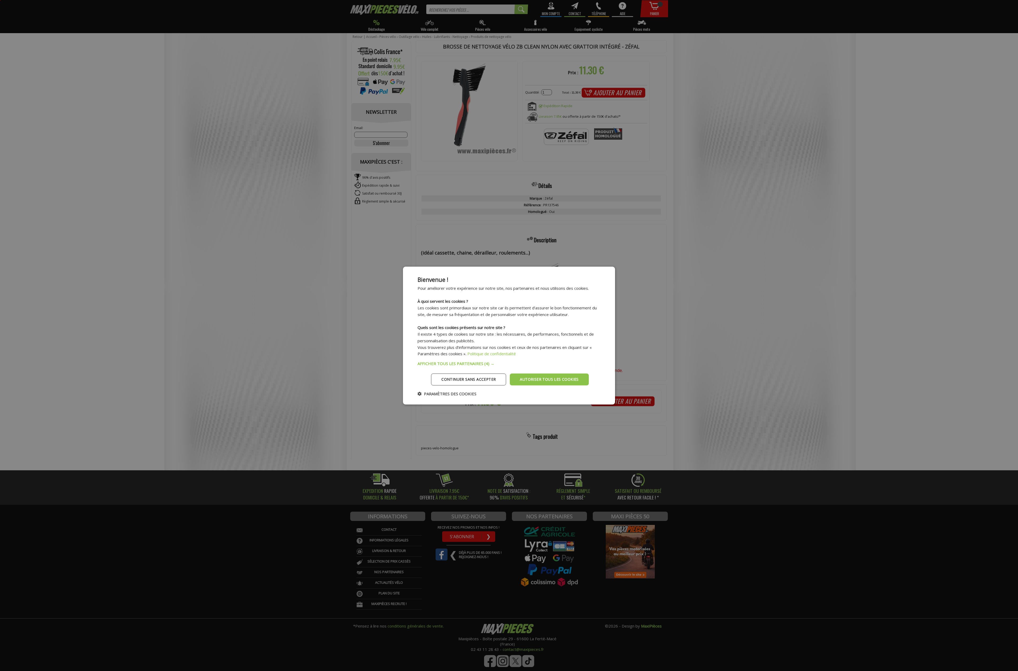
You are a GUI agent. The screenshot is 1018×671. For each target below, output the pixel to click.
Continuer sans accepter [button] (468, 379)
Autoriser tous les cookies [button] (549, 379)
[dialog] (509, 335)
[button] (509, 363)
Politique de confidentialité (491, 353)
